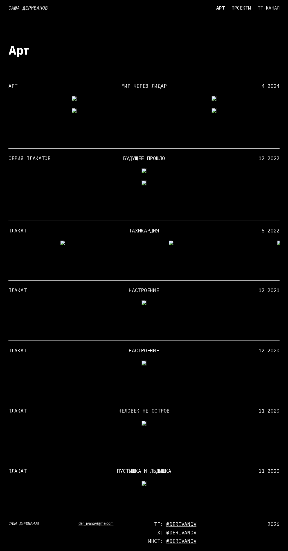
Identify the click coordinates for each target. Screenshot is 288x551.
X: (176, 532)
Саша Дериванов (28, 8)
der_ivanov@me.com (96, 523)
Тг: (175, 524)
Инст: (172, 541)
